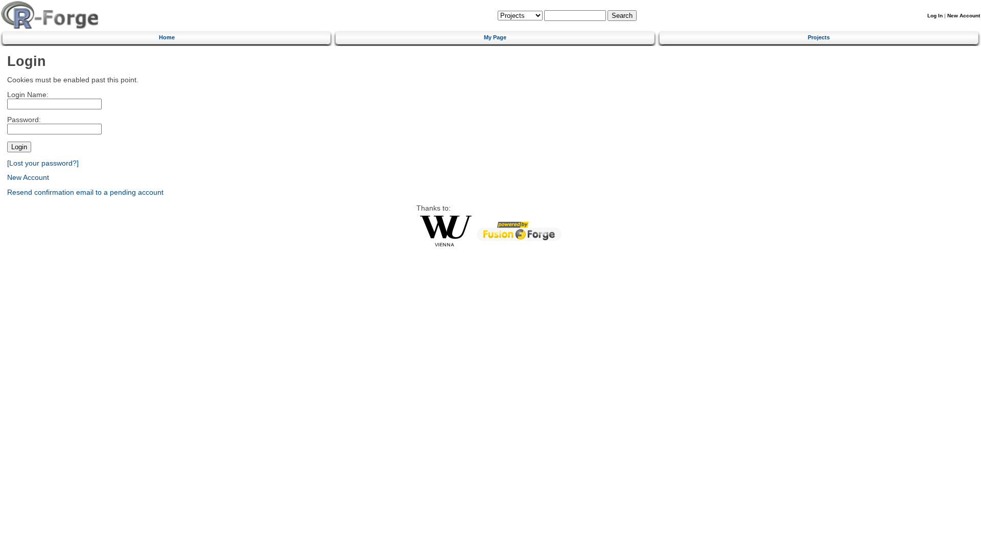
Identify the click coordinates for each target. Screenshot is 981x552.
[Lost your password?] (43, 163)
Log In (935, 15)
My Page (495, 37)
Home (167, 37)
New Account (963, 15)
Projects (819, 37)
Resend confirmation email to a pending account (85, 192)
